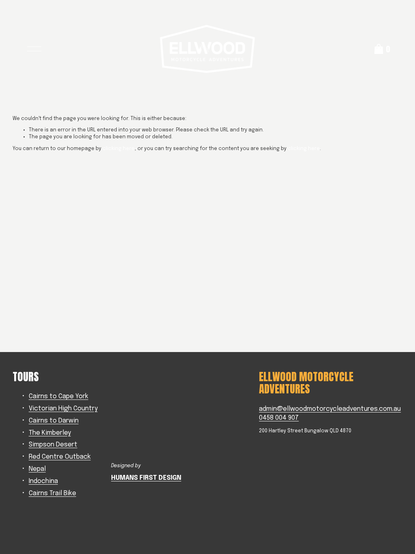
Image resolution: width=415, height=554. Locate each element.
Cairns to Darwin (54, 421)
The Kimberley (50, 433)
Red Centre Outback (60, 457)
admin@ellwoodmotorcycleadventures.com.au (330, 409)
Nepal (37, 469)
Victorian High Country (63, 409)
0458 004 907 (279, 418)
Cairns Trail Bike (52, 493)
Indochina (43, 481)
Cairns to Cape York (58, 396)
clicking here (119, 148)
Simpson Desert (53, 445)
